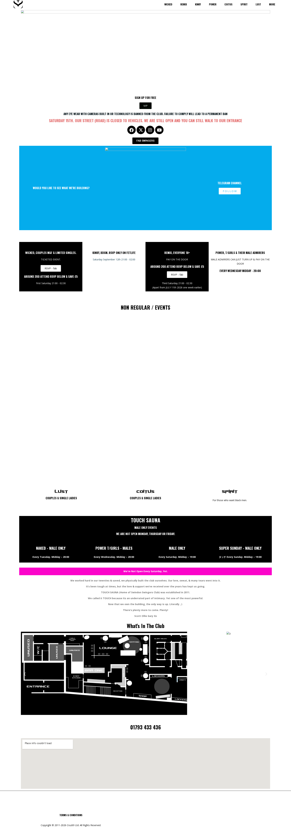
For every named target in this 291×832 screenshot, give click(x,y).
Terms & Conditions (70, 815)
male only (177, 548)
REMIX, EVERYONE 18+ (177, 253)
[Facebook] (131, 130)
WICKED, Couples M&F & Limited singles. (50, 253)
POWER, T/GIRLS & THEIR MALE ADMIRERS (240, 253)
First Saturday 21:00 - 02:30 (51, 283)
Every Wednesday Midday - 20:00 (240, 271)
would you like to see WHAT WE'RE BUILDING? (61, 188)
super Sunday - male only (240, 548)
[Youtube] (159, 130)
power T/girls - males (113, 548)
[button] (25, 674)
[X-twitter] (141, 130)
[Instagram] (150, 130)
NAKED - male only (51, 548)
